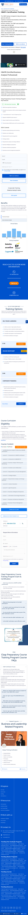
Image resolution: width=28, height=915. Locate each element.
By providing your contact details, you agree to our (15, 170)
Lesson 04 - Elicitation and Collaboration (12, 467)
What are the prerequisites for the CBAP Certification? (12, 602)
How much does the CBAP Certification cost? (13, 617)
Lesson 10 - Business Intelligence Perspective (13, 491)
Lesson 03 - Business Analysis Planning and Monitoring (12, 463)
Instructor (4, 820)
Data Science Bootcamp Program (16, 890)
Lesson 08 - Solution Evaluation (10, 484)
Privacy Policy (7, 170)
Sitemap (3, 822)
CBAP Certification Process (9, 666)
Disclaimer (4, 804)
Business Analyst (5, 216)
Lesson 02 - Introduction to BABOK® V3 (12, 459)
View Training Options (7, 44)
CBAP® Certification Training (9, 750)
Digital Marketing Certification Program (12, 893)
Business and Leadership (9, 8)
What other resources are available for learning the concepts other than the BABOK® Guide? (13, 701)
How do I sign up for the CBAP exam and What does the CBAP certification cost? (13, 711)
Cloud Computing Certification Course (9, 881)
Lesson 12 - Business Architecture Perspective (13, 499)
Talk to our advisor (14, 175)
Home (2, 8)
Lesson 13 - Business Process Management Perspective (12, 503)
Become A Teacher (5, 818)
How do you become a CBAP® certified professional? (11, 583)
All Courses (23, 4)
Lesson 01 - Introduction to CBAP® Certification (13, 455)
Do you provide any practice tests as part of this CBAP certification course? (13, 613)
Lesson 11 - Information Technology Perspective (14, 495)
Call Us (17, 913)
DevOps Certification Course (18, 895)
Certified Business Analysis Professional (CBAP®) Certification (13, 451)
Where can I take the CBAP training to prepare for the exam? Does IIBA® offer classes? (14, 691)
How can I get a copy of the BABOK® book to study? (13, 696)
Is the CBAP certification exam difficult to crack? (14, 621)
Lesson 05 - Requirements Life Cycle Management (14, 471)
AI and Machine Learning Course (11, 883)
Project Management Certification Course (9, 889)
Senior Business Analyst (7, 220)
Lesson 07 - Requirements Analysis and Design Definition (13, 479)
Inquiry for (5, 546)
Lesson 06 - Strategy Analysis (9, 475)
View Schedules (14, 180)
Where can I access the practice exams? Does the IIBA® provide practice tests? (14, 706)
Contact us (21, 403)
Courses (3, 791)
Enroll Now (21, 344)
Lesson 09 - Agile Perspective (9, 487)
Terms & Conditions (6, 810)
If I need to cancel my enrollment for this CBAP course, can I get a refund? (13, 608)
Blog (3, 793)
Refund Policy (4, 806)
